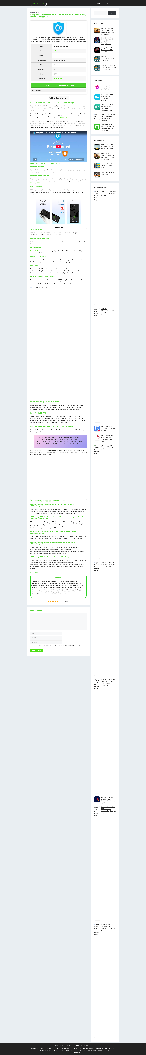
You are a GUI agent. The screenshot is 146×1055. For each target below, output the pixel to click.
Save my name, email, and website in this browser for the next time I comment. (56, 717)
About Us (71, 1045)
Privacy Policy (64, 1045)
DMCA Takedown (80, 1045)
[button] (113, 4)
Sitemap (88, 1045)
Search (112, 13)
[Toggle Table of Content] (65, 98)
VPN (55, 51)
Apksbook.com (35, 1048)
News (108, 4)
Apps (82, 4)
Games (90, 4)
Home (76, 4)
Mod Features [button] (37, 90)
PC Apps (99, 4)
